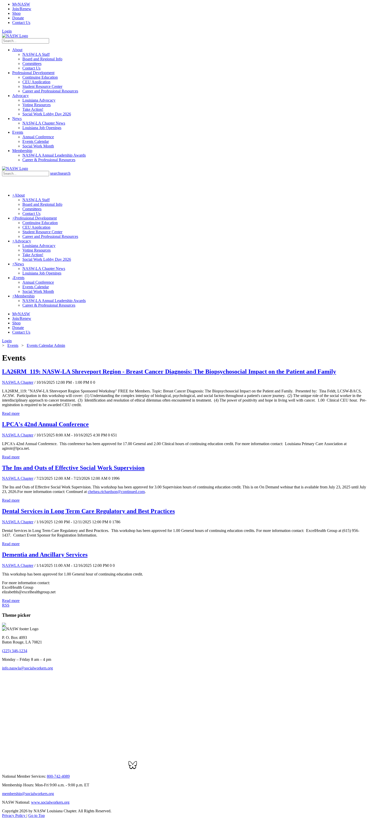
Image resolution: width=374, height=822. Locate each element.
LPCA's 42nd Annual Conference (45, 424)
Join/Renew (21, 9)
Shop (16, 13)
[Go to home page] (15, 36)
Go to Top (36, 815)
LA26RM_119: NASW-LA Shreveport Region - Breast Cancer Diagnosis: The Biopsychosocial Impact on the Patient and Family (169, 371)
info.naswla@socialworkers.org (27, 668)
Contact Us (21, 22)
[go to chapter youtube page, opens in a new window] (23, 767)
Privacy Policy (14, 815)
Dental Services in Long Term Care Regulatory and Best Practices (88, 511)
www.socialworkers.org (50, 802)
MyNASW (21, 4)
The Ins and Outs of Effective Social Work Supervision (73, 467)
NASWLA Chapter (17, 382)
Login (7, 31)
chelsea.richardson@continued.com (116, 491)
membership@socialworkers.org (28, 793)
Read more (11, 413)
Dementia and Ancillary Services (45, 554)
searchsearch (60, 173)
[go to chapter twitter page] (5, 767)
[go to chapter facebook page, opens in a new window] (11, 767)
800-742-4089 (58, 776)
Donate (18, 18)
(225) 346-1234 (14, 651)
